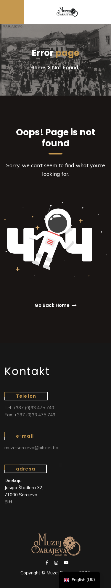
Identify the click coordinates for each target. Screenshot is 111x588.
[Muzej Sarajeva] (67, 12)
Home (37, 67)
